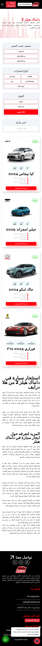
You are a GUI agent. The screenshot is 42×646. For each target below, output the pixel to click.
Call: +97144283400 (25, 4)
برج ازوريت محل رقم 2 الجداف (28, 607)
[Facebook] (27, 562)
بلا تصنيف (21, 51)
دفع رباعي (12, 76)
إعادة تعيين (21, 112)
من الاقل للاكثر (21, 56)
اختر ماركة (22, 128)
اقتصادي (29, 76)
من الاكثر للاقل (21, 61)
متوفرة (21, 101)
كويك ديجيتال (8, 634)
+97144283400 (33, 596)
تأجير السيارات (26, 400)
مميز (12, 81)
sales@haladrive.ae (31, 602)
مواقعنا (8, 630)
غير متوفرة (21, 106)
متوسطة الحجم (30, 81)
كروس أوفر (21, 86)
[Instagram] (21, 562)
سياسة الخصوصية (21, 639)
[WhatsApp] (15, 562)
